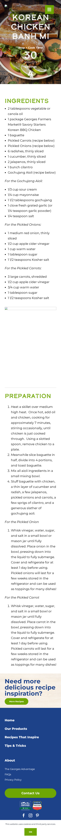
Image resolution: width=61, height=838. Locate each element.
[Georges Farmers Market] (14, 6)
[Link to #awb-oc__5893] (49, 9)
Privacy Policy (13, 779)
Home (10, 720)
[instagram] (30, 815)
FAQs (8, 774)
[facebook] (23, 815)
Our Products (16, 729)
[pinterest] (37, 815)
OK (30, 832)
